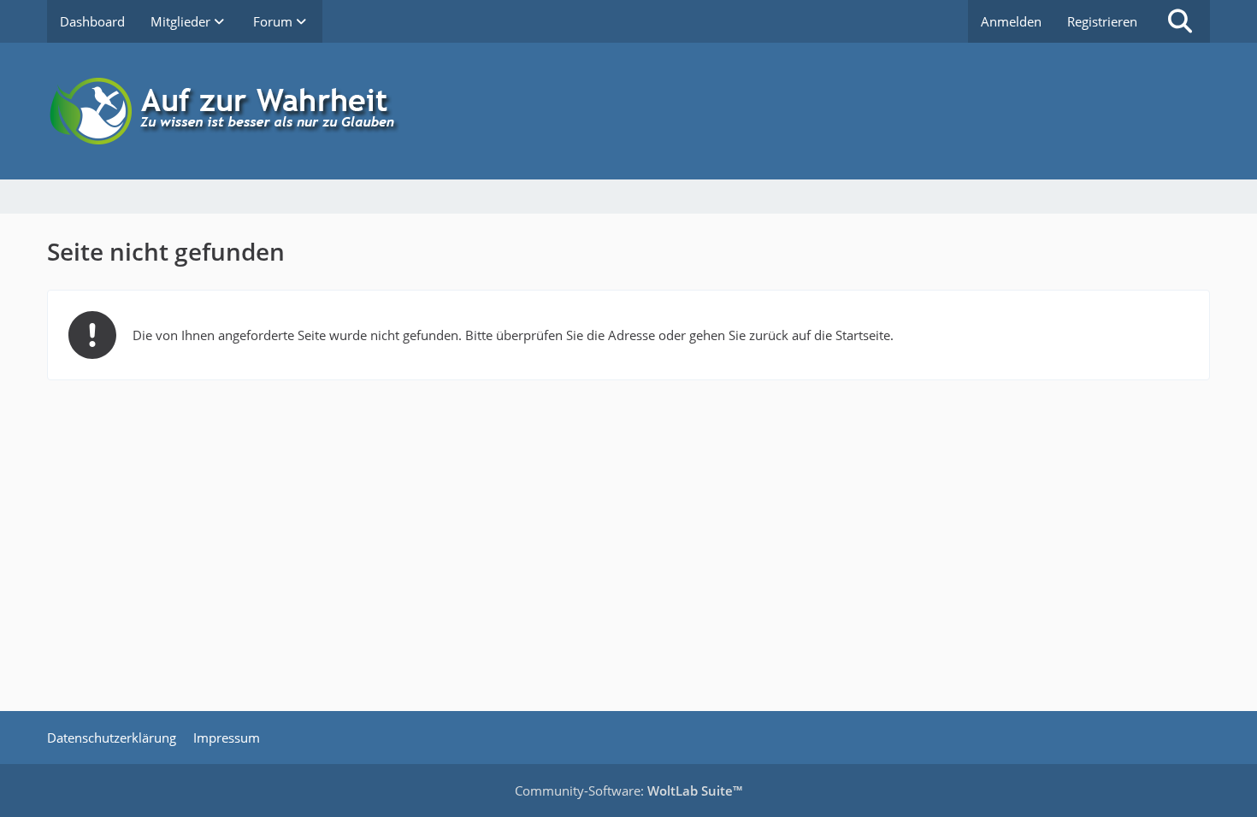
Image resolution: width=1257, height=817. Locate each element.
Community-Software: (628, 790)
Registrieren (1102, 21)
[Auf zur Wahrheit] (628, 111)
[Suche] (1180, 21)
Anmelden (1011, 21)
